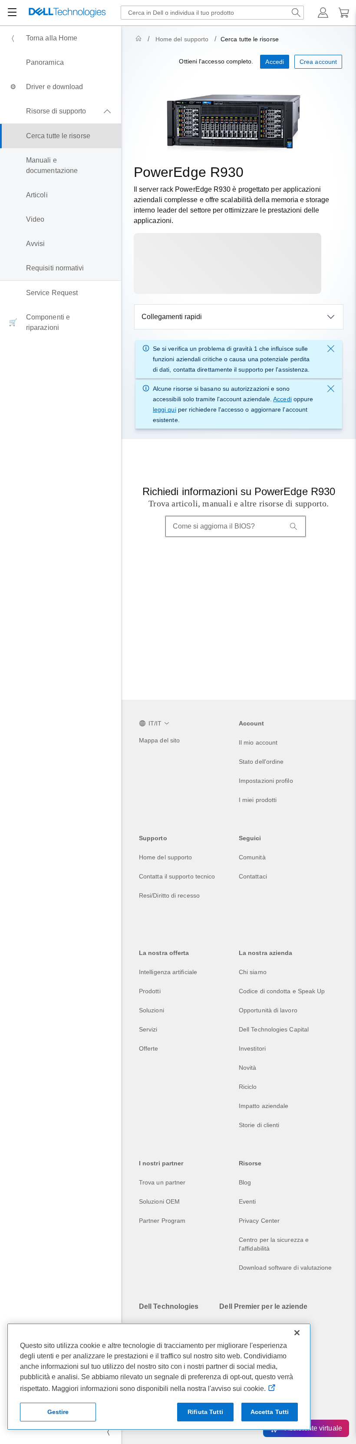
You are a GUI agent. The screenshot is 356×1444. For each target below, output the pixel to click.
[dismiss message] (331, 348)
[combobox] (212, 13)
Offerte (148, 1048)
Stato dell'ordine (261, 761)
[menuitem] (60, 38)
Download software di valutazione (285, 1267)
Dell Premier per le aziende (263, 1306)
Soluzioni (151, 1010)
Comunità (252, 857)
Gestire (58, 1411)
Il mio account (258, 742)
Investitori (252, 1048)
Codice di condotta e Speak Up (282, 991)
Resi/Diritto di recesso (169, 895)
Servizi (148, 1029)
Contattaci (253, 876)
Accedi (282, 399)
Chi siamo (253, 971)
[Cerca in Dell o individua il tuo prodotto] (296, 12)
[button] (323, 12)
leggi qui (164, 409)
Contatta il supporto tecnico (177, 876)
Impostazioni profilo (266, 780)
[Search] (293, 526)
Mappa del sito (159, 740)
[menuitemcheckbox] (60, 111)
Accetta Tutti (270, 1411)
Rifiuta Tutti (205, 1411)
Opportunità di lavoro (268, 1010)
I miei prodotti (258, 799)
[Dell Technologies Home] (67, 12)
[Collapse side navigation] (108, 1432)
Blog (245, 1182)
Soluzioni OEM (159, 1201)
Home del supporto (181, 39)
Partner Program (162, 1220)
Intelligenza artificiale (168, 971)
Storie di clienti (259, 1124)
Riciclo (248, 1086)
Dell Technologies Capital (274, 1029)
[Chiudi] (297, 1332)
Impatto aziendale (263, 1105)
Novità (247, 1067)
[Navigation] (12, 12)
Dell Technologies (168, 1306)
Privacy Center (259, 1220)
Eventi (247, 1201)
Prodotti (150, 991)
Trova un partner (162, 1182)
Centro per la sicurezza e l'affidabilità (274, 1244)
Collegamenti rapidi (172, 316)
